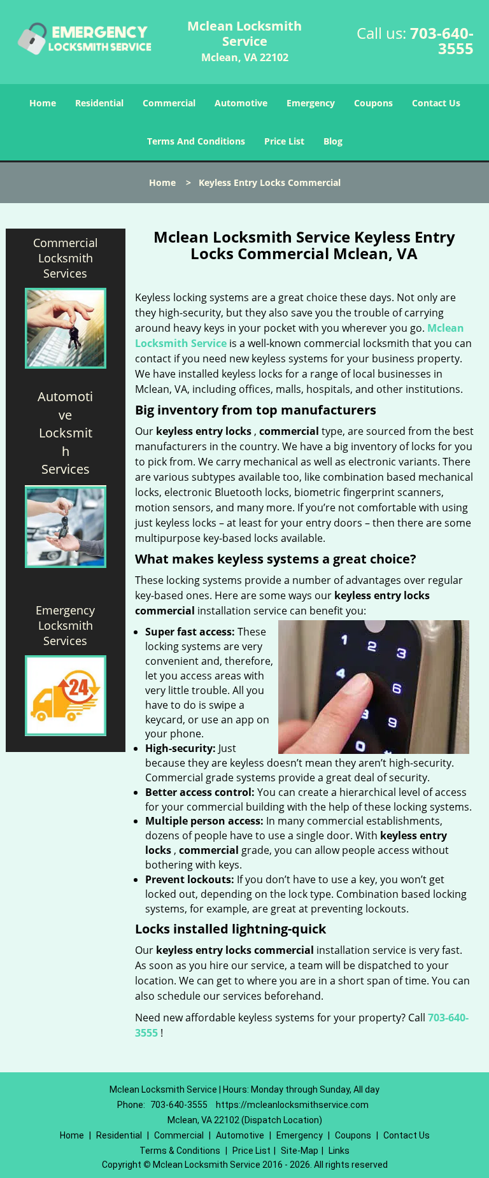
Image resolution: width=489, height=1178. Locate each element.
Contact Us (436, 103)
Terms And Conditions (196, 141)
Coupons (373, 103)
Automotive (241, 103)
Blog (333, 141)
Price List (284, 141)
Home (42, 103)
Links (339, 1151)
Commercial (169, 103)
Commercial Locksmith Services (65, 258)
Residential (99, 103)
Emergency (311, 103)
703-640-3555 (442, 40)
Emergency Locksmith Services (65, 625)
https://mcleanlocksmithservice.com (292, 1105)
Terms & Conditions (179, 1151)
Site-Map (299, 1151)
